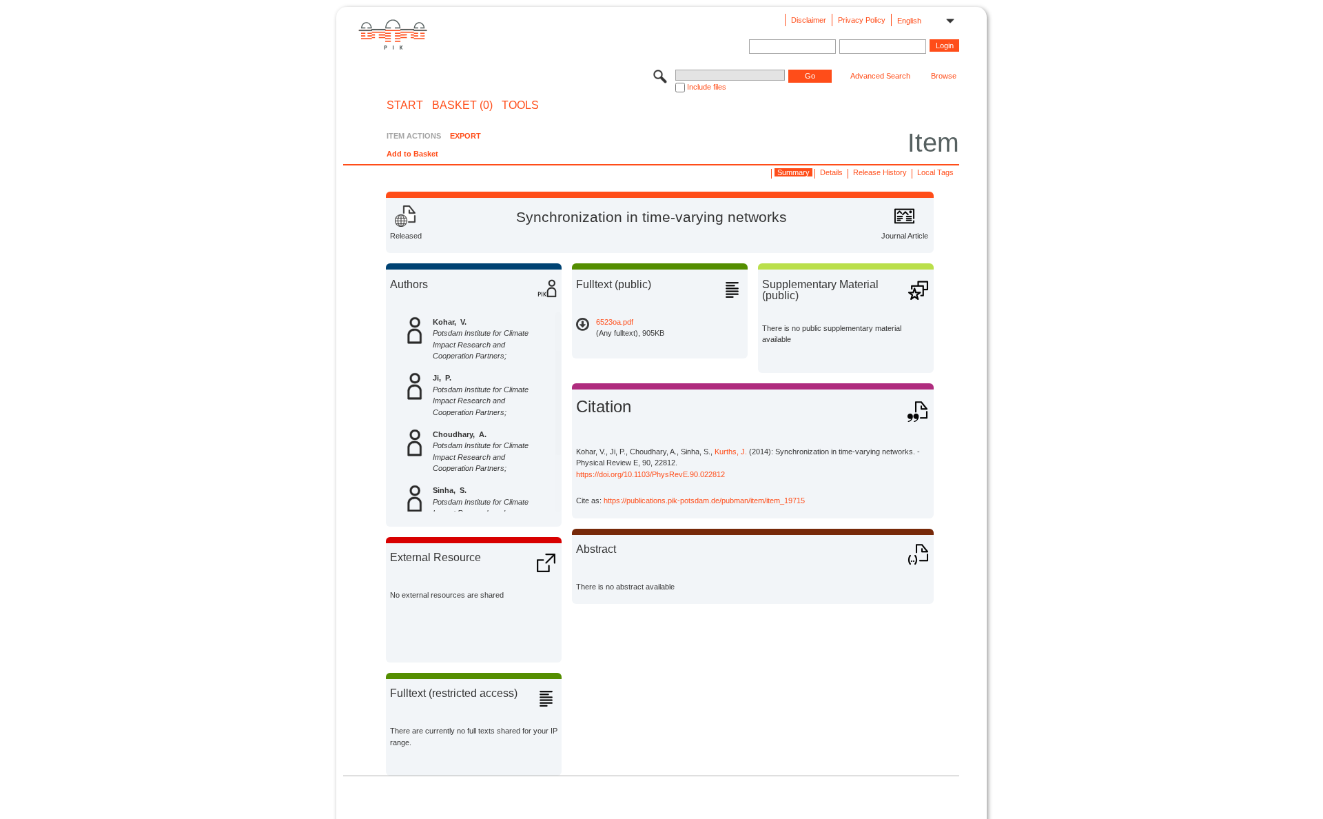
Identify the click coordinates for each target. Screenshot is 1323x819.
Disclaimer (808, 20)
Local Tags (935, 172)
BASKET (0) (462, 105)
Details (831, 172)
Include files (706, 87)
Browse (943, 76)
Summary (793, 172)
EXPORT (465, 136)
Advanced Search (880, 76)
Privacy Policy (861, 20)
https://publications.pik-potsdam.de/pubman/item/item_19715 (704, 500)
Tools (520, 105)
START (405, 105)
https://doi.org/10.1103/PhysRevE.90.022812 (650, 474)
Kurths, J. (731, 451)
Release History (880, 172)
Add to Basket (412, 154)
